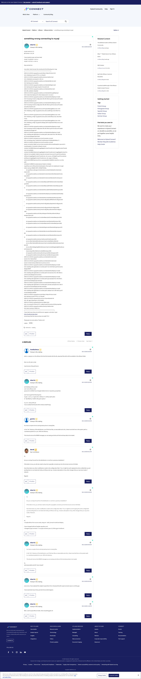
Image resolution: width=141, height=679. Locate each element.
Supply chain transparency (69, 664)
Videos (51, 639)
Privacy (25, 664)
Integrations (33, 639)
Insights (32, 636)
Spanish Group (102, 111)
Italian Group (102, 114)
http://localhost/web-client (30, 314)
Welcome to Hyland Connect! (107, 139)
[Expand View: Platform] (39, 14)
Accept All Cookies (113, 675)
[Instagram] (17, 652)
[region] (70, 675)
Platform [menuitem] (35, 14)
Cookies (30, 664)
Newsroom (97, 642)
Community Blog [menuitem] (48, 14)
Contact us (10, 640)
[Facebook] (8, 652)
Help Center (101, 144)
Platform (34, 30)
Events (120, 629)
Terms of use (37, 664)
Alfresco (40, 30)
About (96, 632)
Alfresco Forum (102, 68)
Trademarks (59, 664)
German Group (102, 116)
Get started (26, 2)
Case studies (33, 629)
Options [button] (116, 30)
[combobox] (56, 21)
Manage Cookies (102, 675)
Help (106, 9)
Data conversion (76, 639)
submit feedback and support (41, 2)
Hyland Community (96, 9)
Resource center (54, 629)
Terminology (53, 632)
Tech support (121, 639)
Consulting (75, 636)
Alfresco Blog (101, 48)
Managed (74, 632)
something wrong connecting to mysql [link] (63, 30)
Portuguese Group (103, 109)
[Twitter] (12, 652)
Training (120, 632)
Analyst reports (34, 632)
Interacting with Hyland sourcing (110, 664)
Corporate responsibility (101, 639)
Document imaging (77, 642)
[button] (26, 334)
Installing (33, 327)
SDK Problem (101, 65)
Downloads (53, 636)
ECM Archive (28, 327)
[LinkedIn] (21, 652)
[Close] (138, 675)
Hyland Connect (26, 30)
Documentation (122, 636)
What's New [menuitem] (26, 14)
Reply (88, 334)
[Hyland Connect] (34, 9)
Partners (97, 636)
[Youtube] (25, 652)
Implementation (76, 629)
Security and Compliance (48, 664)
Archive (30, 323)
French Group (102, 106)
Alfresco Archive (48, 30)
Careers (96, 629)
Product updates (54, 642)
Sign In (112, 9)
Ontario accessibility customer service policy (89, 664)
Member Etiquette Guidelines (107, 142)
